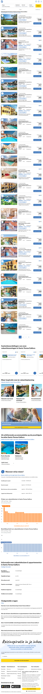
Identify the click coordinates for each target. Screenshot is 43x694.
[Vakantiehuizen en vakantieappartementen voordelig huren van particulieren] (2, 1)
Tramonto (15, 617)
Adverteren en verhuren (36, 669)
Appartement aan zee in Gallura (23, 617)
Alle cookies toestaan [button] (31, 688)
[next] (26, 337)
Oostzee (3, 671)
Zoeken (38, 5)
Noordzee (3, 669)
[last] (28, 337)
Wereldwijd (3, 675)
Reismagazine (21, 673)
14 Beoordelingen (27, 45)
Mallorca (3, 673)
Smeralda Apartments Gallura (25, 17)
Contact (19, 678)
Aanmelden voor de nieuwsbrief (21, 660)
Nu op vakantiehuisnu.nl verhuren (21, 427)
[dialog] (31, 681)
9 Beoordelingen (26, 110)
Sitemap (3, 678)
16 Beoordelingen (27, 59)
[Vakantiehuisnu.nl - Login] (39, 1)
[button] (41, 1)
